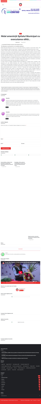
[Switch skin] (39, 5)
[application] (20, 272)
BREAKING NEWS (4, 377)
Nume (2, 138)
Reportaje (3, 384)
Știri (20, 33)
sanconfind (3, 369)
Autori (32, 400)
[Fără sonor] (37, 282)
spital (9, 369)
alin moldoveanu (16, 364)
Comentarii (20, 248)
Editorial (2, 379)
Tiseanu (14, 369)
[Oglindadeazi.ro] (20, 4)
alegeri (3, 364)
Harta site (35, 400)
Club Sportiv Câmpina (25, 364)
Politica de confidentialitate (25, 400)
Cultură (2, 386)
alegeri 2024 (8, 364)
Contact (38, 400)
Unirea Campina (20, 369)
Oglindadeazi (18, 42)
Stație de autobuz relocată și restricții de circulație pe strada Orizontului (33, 237)
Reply (7, 107)
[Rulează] (2, 282)
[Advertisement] (20, 24)
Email (2, 143)
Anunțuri (2, 389)
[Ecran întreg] (38, 282)
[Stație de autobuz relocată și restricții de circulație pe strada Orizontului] (34, 194)
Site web (22, 143)
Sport (2, 387)
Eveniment (3, 382)
